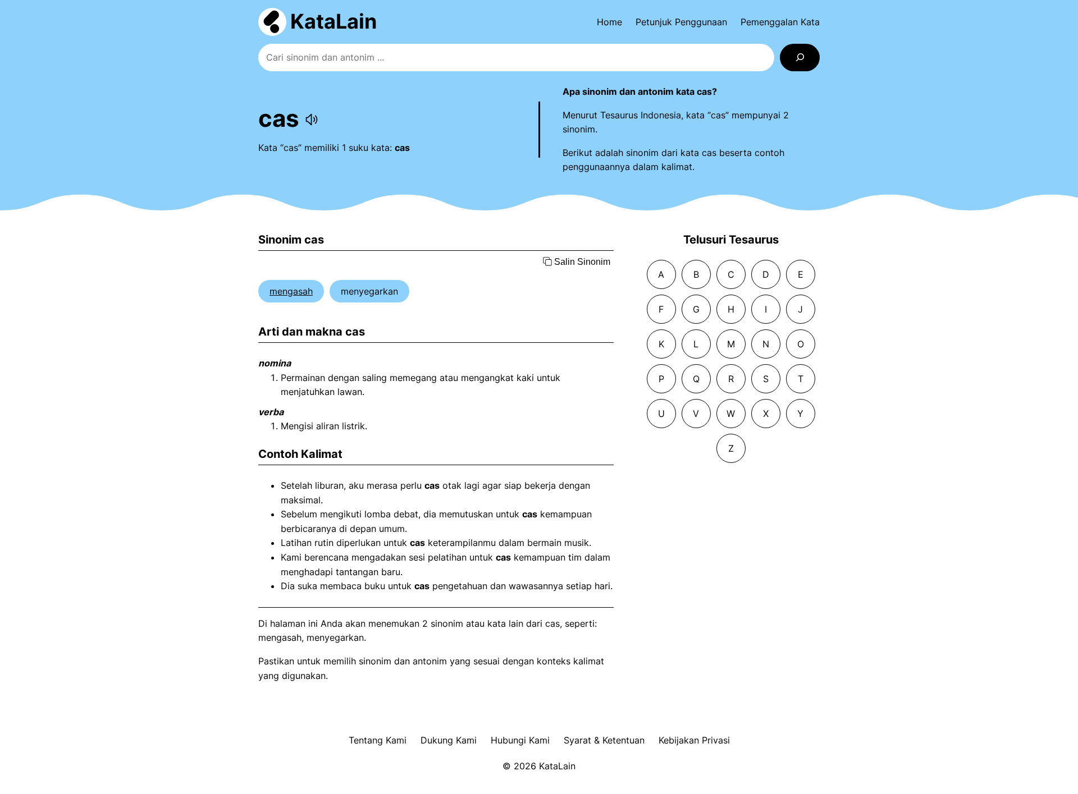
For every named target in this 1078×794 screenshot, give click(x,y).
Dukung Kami (449, 740)
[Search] (800, 57)
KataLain (333, 21)
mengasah (291, 291)
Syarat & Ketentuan (604, 740)
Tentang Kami (377, 740)
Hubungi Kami (520, 740)
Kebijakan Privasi (694, 740)
